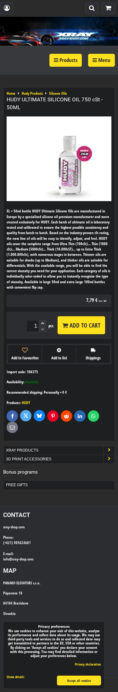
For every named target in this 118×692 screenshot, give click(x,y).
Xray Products (22, 450)
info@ (7, 559)
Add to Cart (84, 325)
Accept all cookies (79, 680)
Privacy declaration (88, 664)
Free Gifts (17, 485)
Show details (15, 677)
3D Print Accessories (28, 459)
